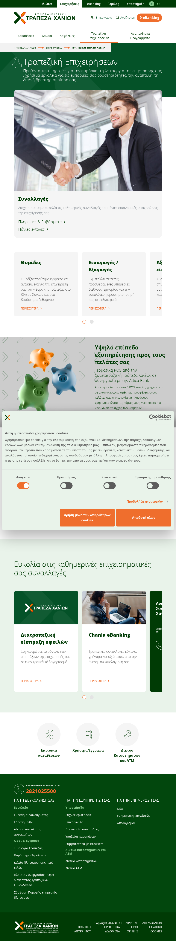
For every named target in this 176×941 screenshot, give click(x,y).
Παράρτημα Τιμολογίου (30, 855)
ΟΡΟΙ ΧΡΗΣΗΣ (132, 929)
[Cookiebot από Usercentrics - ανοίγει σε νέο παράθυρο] (152, 417)
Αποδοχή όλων (143, 517)
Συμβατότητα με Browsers (84, 844)
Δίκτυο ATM (73, 868)
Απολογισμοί (126, 823)
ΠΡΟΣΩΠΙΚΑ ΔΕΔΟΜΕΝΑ (112, 929)
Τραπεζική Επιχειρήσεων (99, 35)
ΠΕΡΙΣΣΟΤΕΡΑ (29, 308)
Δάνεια (47, 36)
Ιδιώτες (47, 4)
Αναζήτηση (127, 17)
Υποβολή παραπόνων (80, 836)
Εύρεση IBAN (23, 822)
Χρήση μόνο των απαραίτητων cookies (87, 517)
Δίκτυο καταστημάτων (81, 861)
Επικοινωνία (104, 17)
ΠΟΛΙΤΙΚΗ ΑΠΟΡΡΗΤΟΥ (82, 929)
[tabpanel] (46, 284)
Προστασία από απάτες (82, 829)
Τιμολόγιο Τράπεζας (28, 848)
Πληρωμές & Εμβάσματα (40, 221)
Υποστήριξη (135, 4)
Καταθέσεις (26, 36)
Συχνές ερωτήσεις (78, 815)
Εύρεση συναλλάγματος (31, 815)
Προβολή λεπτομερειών (145, 501)
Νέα (120, 809)
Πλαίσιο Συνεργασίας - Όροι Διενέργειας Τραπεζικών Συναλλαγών (34, 880)
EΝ (158, 3)
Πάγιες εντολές (31, 229)
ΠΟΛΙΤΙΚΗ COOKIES (155, 929)
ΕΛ (151, 3)
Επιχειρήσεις (69, 4)
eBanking (94, 4)
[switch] (66, 485)
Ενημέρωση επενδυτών (133, 816)
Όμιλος (113, 4)
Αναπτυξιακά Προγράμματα (140, 35)
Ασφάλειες (67, 36)
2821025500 (41, 791)
